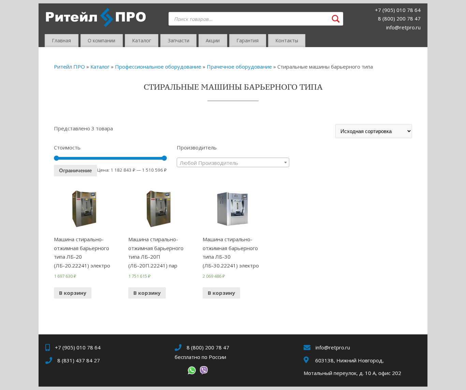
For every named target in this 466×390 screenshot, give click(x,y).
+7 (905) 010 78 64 (398, 9)
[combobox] (233, 162)
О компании (101, 40)
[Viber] (204, 371)
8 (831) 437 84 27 (78, 360)
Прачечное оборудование (239, 66)
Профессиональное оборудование (158, 66)
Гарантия (247, 40)
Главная (61, 40)
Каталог (141, 40)
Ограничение (75, 170)
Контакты (286, 40)
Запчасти (178, 40)
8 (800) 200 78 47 (399, 18)
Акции (213, 40)
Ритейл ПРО (69, 66)
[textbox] (233, 163)
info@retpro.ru (403, 27)
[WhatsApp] (192, 371)
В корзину (72, 292)
